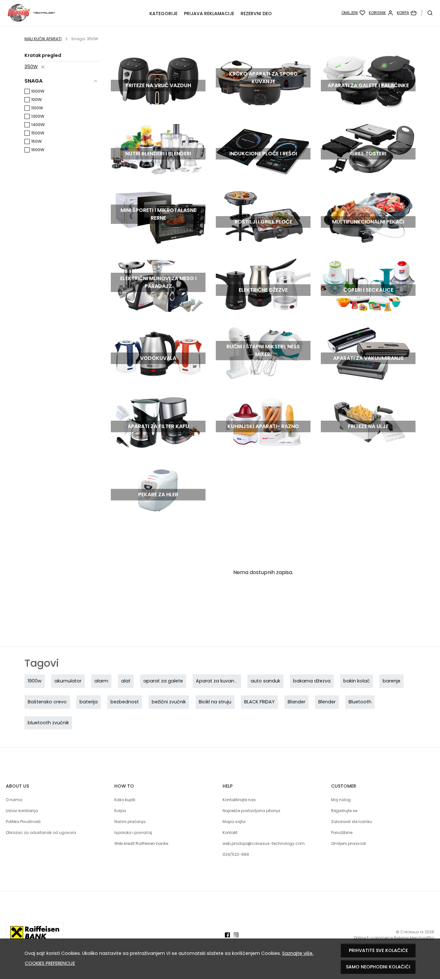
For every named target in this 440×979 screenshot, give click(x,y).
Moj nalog (341, 799)
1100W (37, 108)
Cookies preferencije (50, 963)
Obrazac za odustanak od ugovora (41, 832)
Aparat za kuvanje (217, 681)
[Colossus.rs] (45, 12)
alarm (101, 681)
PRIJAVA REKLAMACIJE (209, 13)
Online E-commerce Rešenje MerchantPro (394, 937)
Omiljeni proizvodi (348, 843)
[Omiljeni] (353, 13)
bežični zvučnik (169, 702)
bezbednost (124, 702)
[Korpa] (406, 13)
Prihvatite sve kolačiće (378, 950)
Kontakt (230, 832)
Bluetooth (360, 702)
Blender (327, 702)
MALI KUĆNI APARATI (43, 38)
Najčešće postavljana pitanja (251, 810)
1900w (35, 681)
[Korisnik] (381, 13)
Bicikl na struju (215, 702)
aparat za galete (163, 681)
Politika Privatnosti (23, 821)
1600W (37, 150)
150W (36, 141)
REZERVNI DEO (256, 13)
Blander (296, 702)
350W (31, 66)
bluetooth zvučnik (48, 722)
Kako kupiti (124, 799)
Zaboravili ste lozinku (351, 821)
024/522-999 (236, 854)
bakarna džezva (311, 681)
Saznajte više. (297, 953)
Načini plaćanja (130, 821)
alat (125, 681)
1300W (37, 116)
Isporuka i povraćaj (133, 832)
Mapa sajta (234, 821)
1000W (37, 91)
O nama (14, 799)
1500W (37, 133)
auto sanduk (265, 681)
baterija (89, 702)
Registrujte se (344, 810)
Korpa (120, 810)
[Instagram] (238, 935)
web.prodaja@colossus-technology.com (264, 843)
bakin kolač (356, 681)
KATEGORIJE (163, 13)
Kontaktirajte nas (239, 799)
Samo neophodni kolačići (378, 967)
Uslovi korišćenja (22, 810)
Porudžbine (341, 832)
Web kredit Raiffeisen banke (141, 843)
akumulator (67, 681)
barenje (391, 681)
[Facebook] (229, 935)
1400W (38, 125)
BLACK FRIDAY (259, 702)
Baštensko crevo (47, 702)
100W (36, 99)
